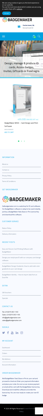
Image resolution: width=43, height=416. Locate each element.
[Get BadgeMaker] (17, 19)
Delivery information (9, 234)
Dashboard (6, 347)
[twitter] (3, 332)
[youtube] (12, 332)
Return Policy (6, 228)
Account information (9, 364)
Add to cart (9, 132)
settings (19, 9)
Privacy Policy (7, 175)
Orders (4, 353)
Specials (5, 298)
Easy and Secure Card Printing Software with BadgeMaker (17, 250)
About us (5, 164)
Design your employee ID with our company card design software (21, 258)
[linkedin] (17, 332)
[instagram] (21, 332)
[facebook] (8, 332)
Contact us (5, 170)
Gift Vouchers (6, 292)
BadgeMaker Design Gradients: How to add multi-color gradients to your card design (21, 267)
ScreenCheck (28, 408)
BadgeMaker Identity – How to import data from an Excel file (19, 276)
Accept (6, 13)
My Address (6, 359)
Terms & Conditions (9, 181)
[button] (18, 141)
